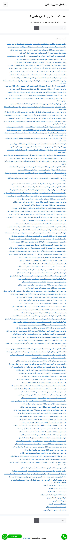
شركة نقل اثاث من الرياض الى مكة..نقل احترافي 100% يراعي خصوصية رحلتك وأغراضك (37, 190)
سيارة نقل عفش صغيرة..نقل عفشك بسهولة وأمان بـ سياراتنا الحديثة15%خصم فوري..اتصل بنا (36, 196)
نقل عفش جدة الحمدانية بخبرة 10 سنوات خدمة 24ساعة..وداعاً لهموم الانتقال (41, 428)
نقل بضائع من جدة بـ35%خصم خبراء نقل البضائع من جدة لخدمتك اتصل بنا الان (41, 379)
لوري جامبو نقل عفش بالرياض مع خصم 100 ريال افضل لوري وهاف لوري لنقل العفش (38, 147)
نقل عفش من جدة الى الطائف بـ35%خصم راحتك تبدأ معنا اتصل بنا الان (43, 435)
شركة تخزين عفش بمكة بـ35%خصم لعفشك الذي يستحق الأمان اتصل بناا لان (41, 273)
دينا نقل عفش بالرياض (55, 4)
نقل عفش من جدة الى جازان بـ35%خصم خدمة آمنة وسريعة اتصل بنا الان (42, 431)
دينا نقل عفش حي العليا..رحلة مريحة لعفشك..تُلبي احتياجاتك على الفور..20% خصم (39, 187)
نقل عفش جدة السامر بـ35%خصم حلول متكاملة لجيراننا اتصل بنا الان (44, 382)
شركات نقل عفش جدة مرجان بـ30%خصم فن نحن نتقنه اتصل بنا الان (44, 282)
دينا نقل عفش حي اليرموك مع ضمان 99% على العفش (48, 358)
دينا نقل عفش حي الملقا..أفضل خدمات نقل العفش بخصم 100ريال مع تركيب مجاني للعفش (36, 56)
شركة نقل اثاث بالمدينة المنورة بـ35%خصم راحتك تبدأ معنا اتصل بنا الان (43, 407)
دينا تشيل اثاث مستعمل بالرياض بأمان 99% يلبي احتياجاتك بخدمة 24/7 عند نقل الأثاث (38, 242)
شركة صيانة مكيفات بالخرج (57, 488)
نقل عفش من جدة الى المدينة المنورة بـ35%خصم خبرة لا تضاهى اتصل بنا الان (41, 441)
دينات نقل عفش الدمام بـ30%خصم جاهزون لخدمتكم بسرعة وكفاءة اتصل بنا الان (40, 309)
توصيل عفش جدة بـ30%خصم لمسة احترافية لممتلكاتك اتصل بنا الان (44, 376)
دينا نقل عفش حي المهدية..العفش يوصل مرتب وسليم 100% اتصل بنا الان (42, 257)
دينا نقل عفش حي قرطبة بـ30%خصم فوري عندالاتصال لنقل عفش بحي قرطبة (41, 328)
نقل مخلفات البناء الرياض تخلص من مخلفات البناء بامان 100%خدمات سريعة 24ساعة (39, 230)
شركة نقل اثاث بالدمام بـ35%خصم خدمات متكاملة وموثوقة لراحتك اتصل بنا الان (40, 388)
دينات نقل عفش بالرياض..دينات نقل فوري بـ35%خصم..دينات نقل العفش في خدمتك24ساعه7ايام (35, 193)
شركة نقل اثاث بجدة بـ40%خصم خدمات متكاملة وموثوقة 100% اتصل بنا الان (41, 59)
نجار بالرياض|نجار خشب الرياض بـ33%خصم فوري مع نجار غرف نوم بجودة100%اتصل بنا (37, 477)
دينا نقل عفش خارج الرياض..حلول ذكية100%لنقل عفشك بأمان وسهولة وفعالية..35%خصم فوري (35, 86)
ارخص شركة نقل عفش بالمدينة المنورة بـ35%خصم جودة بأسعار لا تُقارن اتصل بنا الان (38, 385)
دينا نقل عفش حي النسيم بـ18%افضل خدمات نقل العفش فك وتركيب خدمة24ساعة (39, 334)
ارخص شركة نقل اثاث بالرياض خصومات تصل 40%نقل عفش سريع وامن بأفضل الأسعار (38, 74)
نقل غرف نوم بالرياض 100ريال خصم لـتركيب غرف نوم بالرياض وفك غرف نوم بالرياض (38, 236)
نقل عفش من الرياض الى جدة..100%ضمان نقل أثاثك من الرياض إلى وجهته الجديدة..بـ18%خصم (35, 115)
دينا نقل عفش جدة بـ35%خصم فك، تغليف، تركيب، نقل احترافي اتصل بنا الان (41, 199)
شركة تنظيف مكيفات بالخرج (57, 491)
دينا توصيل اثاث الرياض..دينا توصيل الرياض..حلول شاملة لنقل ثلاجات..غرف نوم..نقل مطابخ (37, 239)
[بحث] (36, 28)
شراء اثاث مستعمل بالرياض (57, 504)
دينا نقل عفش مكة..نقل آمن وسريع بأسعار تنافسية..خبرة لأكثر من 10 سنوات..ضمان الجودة (37, 47)
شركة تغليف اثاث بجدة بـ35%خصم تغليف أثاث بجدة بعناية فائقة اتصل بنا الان (41, 413)
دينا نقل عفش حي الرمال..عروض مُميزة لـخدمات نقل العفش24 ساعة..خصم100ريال (39, 471)
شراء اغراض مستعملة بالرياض (56, 498)
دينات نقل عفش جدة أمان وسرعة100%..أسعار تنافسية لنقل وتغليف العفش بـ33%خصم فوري (36, 217)
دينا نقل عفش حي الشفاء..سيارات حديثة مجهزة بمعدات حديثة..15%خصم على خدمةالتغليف (37, 226)
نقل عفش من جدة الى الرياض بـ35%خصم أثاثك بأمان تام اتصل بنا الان (43, 468)
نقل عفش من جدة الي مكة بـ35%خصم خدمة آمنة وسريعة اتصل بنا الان (43, 453)
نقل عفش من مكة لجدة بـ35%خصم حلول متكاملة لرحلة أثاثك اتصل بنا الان (42, 300)
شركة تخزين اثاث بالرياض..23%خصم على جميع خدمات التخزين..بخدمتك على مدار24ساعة (37, 92)
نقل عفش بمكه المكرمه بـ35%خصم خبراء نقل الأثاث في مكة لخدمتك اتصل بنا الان (39, 410)
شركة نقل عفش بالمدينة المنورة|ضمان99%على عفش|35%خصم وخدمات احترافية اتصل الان (36, 331)
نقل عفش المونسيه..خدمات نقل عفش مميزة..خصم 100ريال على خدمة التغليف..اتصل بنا (37, 95)
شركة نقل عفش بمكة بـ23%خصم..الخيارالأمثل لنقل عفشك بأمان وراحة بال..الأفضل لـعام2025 (35, 233)
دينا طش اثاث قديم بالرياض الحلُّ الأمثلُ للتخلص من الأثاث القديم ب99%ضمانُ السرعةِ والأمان (36, 127)
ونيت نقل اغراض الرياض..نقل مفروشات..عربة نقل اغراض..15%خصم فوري (42, 170)
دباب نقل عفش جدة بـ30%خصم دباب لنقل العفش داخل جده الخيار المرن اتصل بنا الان (38, 50)
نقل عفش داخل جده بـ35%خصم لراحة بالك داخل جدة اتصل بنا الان (44, 220)
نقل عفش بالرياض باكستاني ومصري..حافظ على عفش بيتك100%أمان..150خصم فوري (38, 104)
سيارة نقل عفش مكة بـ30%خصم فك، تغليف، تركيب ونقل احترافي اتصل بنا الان (40, 223)
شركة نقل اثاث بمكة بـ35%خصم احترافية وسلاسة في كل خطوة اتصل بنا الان (41, 269)
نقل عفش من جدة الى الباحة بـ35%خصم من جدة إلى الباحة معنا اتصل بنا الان (41, 361)
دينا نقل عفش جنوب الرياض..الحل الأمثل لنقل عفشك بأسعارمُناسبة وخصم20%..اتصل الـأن (37, 251)
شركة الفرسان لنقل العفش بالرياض (54, 485)
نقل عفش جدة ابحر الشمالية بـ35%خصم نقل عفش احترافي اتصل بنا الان (42, 419)
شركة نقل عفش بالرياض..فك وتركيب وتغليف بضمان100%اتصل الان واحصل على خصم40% (36, 130)
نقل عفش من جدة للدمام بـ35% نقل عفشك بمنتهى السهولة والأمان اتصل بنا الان (40, 416)
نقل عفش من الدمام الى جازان (56, 507)
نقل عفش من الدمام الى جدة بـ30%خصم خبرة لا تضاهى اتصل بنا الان (43, 398)
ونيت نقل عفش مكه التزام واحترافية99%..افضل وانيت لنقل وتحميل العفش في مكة (39, 208)
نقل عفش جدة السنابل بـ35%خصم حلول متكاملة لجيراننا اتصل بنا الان (43, 422)
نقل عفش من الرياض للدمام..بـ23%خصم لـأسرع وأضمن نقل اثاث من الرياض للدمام (39, 78)
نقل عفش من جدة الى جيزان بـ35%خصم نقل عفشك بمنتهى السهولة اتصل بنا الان (39, 425)
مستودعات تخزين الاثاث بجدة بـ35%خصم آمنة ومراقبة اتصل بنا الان (44, 404)
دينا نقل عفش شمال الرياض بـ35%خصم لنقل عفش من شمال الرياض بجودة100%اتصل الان (36, 211)
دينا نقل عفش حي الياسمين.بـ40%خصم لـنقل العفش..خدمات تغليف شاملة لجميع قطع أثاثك (36, 44)
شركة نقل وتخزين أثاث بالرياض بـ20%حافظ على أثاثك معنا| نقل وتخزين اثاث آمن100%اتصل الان (35, 112)
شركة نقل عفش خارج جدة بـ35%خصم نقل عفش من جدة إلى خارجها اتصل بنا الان (39, 447)
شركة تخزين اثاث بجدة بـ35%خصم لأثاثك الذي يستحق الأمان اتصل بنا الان (42, 438)
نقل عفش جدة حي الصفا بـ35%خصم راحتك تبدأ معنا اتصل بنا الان (45, 450)
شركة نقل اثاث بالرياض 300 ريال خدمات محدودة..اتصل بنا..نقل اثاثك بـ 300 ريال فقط (38, 158)
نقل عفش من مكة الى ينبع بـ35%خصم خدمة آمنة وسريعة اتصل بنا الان (43, 313)
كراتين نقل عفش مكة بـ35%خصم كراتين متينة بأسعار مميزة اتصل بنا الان (42, 373)
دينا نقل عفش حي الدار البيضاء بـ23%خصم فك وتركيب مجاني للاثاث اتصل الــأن (40, 62)
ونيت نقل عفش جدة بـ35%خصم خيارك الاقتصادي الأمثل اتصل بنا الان (44, 205)
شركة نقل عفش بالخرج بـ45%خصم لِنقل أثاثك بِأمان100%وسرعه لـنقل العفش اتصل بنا (38, 89)
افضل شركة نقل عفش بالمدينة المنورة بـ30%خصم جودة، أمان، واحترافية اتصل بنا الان (38, 367)
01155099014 (27, 538)
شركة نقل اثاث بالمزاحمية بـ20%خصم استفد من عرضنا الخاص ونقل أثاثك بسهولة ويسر (38, 144)
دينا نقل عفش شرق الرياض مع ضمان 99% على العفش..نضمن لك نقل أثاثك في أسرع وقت (37, 118)
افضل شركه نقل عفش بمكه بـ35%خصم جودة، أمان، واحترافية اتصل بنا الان (42, 279)
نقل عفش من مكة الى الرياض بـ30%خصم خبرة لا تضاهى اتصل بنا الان (43, 392)
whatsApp (5, 537)
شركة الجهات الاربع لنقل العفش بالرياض (53, 494)
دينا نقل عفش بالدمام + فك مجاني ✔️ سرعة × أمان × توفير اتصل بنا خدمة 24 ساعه (39, 316)
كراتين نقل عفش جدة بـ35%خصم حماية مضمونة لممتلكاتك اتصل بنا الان (43, 459)
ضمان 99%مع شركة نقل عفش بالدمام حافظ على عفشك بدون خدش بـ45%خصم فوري (38, 337)
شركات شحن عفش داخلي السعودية (54, 510)
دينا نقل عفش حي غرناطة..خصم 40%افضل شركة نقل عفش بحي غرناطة (42, 325)
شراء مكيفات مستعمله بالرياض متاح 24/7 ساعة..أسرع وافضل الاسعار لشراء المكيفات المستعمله (35, 474)
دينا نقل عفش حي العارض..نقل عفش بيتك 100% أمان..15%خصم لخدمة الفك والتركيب (38, 355)
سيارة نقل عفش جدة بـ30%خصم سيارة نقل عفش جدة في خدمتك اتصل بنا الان (40, 444)
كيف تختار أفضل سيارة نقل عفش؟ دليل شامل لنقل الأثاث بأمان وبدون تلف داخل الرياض (37, 71)
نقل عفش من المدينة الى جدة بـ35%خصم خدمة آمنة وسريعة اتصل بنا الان (42, 395)
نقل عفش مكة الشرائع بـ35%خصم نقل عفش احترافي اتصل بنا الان (44, 263)
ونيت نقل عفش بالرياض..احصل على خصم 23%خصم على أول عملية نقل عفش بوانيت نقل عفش (35, 155)
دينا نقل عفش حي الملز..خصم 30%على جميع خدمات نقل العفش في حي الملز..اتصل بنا (37, 364)
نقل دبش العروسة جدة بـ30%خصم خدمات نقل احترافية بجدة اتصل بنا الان (42, 285)
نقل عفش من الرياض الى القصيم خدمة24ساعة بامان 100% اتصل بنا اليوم (42, 340)
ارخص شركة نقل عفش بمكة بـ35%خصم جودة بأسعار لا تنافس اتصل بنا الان (41, 266)
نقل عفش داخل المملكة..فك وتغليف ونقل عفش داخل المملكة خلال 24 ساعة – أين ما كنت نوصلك (34, 291)
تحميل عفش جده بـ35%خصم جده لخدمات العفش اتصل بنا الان (46, 288)
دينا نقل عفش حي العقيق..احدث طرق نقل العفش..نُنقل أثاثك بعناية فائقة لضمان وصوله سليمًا (36, 349)
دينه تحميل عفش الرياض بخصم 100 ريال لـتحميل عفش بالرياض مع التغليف (42, 245)
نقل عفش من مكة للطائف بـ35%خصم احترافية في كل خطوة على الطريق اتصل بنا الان (38, 276)
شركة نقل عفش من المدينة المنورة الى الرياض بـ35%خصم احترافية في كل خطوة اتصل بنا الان (35, 319)
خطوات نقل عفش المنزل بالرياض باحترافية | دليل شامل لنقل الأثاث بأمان (42, 53)
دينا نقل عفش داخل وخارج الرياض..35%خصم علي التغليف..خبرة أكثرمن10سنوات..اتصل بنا (37, 65)
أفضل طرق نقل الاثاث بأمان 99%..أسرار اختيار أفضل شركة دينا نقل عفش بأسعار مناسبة (37, 68)
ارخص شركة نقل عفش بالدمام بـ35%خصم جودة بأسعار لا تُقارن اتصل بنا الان (41, 370)
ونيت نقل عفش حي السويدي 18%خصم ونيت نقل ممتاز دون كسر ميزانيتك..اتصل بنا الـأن (37, 248)
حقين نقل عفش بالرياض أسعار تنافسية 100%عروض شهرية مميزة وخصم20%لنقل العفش (37, 214)
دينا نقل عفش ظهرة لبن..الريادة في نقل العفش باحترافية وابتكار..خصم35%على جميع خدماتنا (36, 352)
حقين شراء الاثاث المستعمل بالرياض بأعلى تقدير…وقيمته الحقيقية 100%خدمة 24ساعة (38, 456)
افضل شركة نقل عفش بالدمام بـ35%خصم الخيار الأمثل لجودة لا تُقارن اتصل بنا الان (39, 322)
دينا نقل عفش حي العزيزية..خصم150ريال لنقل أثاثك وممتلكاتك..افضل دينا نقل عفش (39, 183)
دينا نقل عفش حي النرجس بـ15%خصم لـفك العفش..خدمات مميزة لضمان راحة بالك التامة (37, 167)
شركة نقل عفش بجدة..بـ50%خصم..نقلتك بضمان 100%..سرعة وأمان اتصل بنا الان (39, 202)
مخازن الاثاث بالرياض (59, 501)
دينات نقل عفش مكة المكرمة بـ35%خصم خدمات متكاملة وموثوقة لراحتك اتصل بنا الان (38, 401)
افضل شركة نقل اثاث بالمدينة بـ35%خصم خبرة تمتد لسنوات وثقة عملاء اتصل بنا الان (39, 306)
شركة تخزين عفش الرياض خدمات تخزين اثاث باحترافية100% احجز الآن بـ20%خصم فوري (37, 254)
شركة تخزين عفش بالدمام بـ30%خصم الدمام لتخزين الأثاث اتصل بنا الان (43, 260)
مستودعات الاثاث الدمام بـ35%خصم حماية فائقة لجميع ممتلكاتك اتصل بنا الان (41, 297)
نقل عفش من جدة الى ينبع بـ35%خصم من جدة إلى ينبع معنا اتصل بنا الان (42, 303)
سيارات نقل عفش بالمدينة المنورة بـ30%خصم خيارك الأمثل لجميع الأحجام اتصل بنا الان (38, 294)
